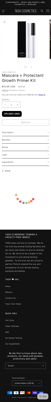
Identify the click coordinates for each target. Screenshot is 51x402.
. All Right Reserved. (33, 397)
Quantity (5, 99)
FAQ (7, 332)
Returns (8, 292)
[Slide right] (31, 67)
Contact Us (10, 298)
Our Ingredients (12, 344)
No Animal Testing (13, 338)
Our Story (9, 320)
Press (7, 286)
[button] (3, 11)
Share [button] (7, 171)
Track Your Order (13, 304)
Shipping (5, 90)
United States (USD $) (24, 383)
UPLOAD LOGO (12, 114)
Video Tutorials (12, 326)
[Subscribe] (43, 366)
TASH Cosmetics (22, 397)
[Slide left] (20, 67)
